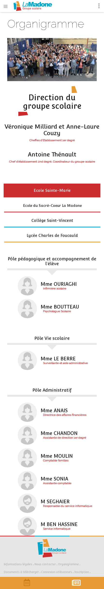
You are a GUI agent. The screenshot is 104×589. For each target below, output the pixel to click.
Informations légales (18, 564)
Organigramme (68, 564)
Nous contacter (45, 564)
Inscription (81, 572)
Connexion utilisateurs (56, 572)
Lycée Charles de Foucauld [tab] (52, 235)
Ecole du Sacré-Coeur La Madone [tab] (52, 205)
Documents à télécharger (21, 572)
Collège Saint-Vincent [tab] (52, 220)
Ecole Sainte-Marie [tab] (52, 190)
